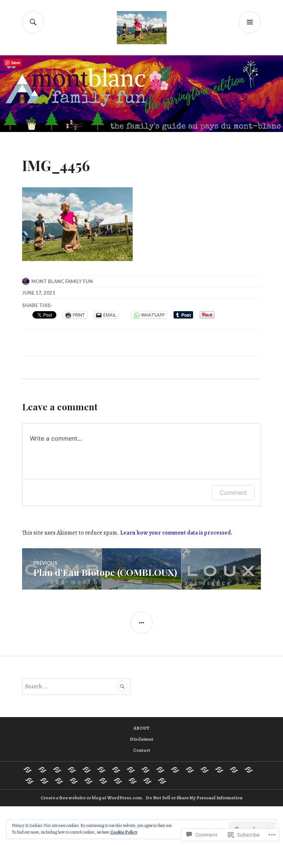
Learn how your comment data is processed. (176, 533)
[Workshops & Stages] (147, 780)
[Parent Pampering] (248, 769)
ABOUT (141, 728)
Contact (141, 750)
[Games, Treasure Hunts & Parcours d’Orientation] (175, 769)
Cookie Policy (123, 832)
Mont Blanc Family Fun (62, 281)
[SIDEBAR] (141, 623)
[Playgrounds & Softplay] (44, 780)
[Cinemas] (145, 769)
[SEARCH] (33, 22)
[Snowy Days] (103, 780)
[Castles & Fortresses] (130, 769)
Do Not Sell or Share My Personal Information (194, 797)
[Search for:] (76, 686)
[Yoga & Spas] (162, 780)
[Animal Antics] (57, 769)
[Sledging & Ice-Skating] (117, 780)
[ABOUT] (27, 769)
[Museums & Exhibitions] (234, 769)
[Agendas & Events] (42, 769)
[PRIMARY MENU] (250, 22)
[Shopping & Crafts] (73, 780)
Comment (233, 492)
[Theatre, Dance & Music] (132, 780)
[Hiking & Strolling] (204, 769)
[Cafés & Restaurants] (116, 769)
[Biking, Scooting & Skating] (86, 769)
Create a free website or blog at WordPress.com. (92, 797)
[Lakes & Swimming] (219, 769)
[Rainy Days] (58, 780)
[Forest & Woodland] (160, 769)
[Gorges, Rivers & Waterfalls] (189, 769)
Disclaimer (141, 739)
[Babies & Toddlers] (71, 769)
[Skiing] (88, 780)
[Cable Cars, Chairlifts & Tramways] (101, 769)
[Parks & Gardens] (29, 780)
